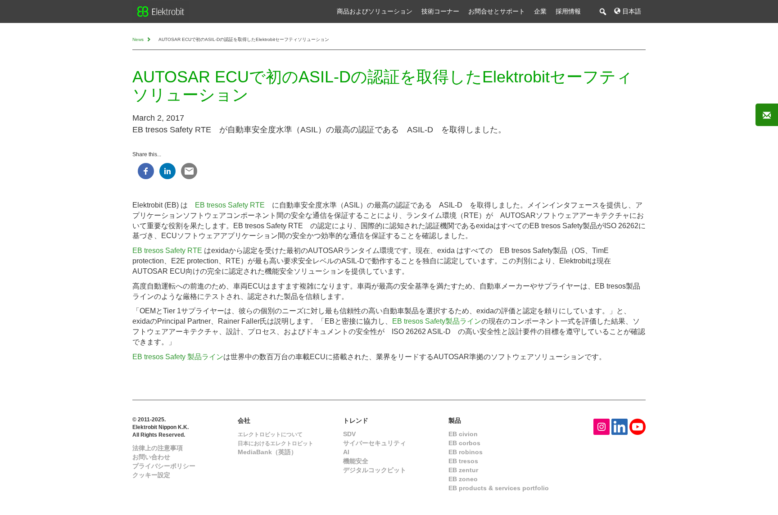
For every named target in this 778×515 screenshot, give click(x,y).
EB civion (463, 434)
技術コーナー (440, 11)
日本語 (630, 11)
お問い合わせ (151, 457)
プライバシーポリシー (163, 466)
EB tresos (463, 461)
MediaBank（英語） (267, 452)
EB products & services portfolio (498, 488)
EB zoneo (463, 479)
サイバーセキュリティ (374, 443)
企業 (540, 11)
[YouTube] (637, 426)
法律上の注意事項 (157, 448)
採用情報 (568, 11)
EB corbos (464, 443)
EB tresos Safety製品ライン (436, 321)
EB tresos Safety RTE (230, 205)
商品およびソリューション (374, 11)
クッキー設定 (151, 475)
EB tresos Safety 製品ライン (177, 357)
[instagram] (601, 426)
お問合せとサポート (496, 11)
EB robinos (465, 452)
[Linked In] (619, 426)
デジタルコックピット (374, 470)
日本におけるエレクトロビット (275, 443)
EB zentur (463, 470)
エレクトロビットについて (270, 434)
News (138, 39)
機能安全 (355, 461)
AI (346, 452)
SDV (349, 434)
